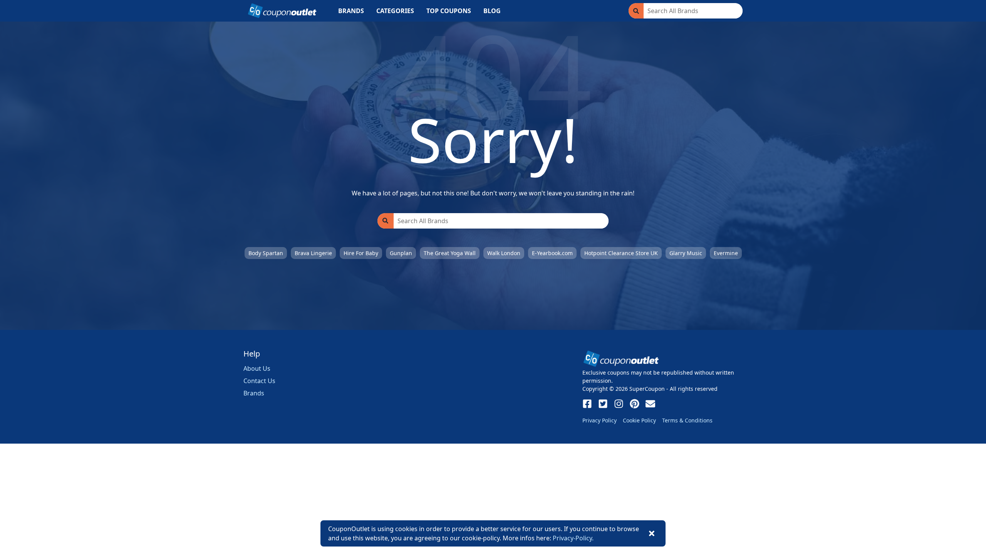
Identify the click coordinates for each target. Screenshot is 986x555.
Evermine (726, 253)
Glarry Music (685, 253)
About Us (256, 368)
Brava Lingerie (313, 253)
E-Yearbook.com (552, 253)
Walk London (503, 253)
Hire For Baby (361, 253)
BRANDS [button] (351, 11)
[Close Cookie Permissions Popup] (652, 533)
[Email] (650, 404)
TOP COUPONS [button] (448, 11)
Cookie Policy (639, 420)
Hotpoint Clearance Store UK (621, 253)
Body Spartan (265, 253)
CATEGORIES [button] (395, 11)
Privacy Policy (599, 420)
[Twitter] (603, 404)
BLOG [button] (492, 11)
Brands (253, 393)
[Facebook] (587, 404)
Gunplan (401, 253)
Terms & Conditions (687, 420)
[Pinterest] (634, 404)
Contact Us (259, 381)
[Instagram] (619, 404)
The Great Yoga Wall (450, 253)
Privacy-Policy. (573, 538)
